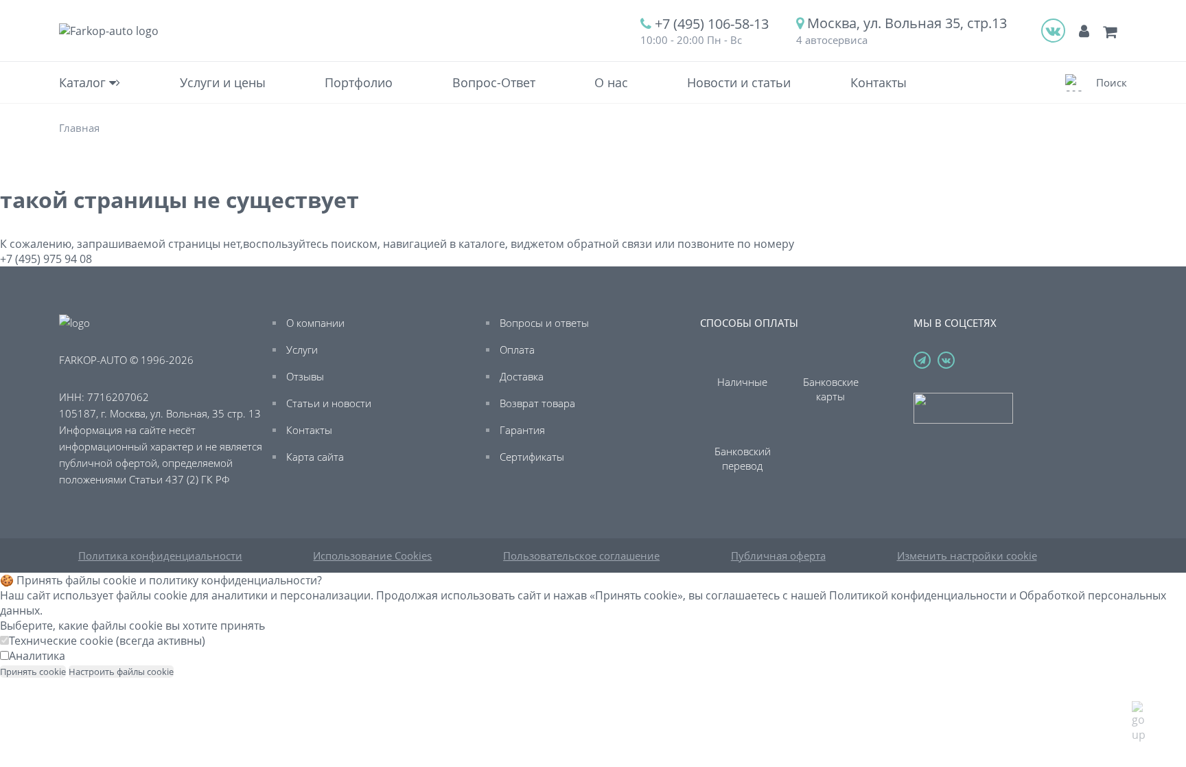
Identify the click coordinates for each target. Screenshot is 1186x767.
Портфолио (359, 82)
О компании (315, 323)
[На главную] (109, 30)
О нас (611, 82)
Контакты (878, 82)
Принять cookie (33, 671)
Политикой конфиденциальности (918, 595)
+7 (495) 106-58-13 (712, 23)
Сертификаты (532, 456)
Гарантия (522, 430)
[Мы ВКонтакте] (1053, 31)
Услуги (302, 349)
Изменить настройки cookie (967, 555)
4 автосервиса (832, 40)
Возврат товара (537, 403)
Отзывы (305, 376)
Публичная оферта (778, 555)
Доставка (522, 376)
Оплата (517, 349)
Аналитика (37, 655)
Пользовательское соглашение (581, 555)
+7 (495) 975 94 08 (46, 258)
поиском (354, 243)
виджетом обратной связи (581, 243)
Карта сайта (315, 456)
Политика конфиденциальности (160, 555)
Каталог (84, 82)
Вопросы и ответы (544, 323)
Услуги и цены (223, 82)
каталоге (481, 243)
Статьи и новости (328, 403)
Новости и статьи (739, 82)
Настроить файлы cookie (121, 671)
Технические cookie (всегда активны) (107, 640)
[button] (1096, 82)
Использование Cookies (372, 555)
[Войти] (1084, 30)
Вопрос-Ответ (493, 82)
